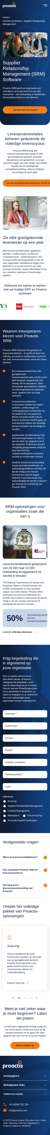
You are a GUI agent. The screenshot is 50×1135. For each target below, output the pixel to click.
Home (6, 17)
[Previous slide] (13, 998)
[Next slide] (36, 998)
